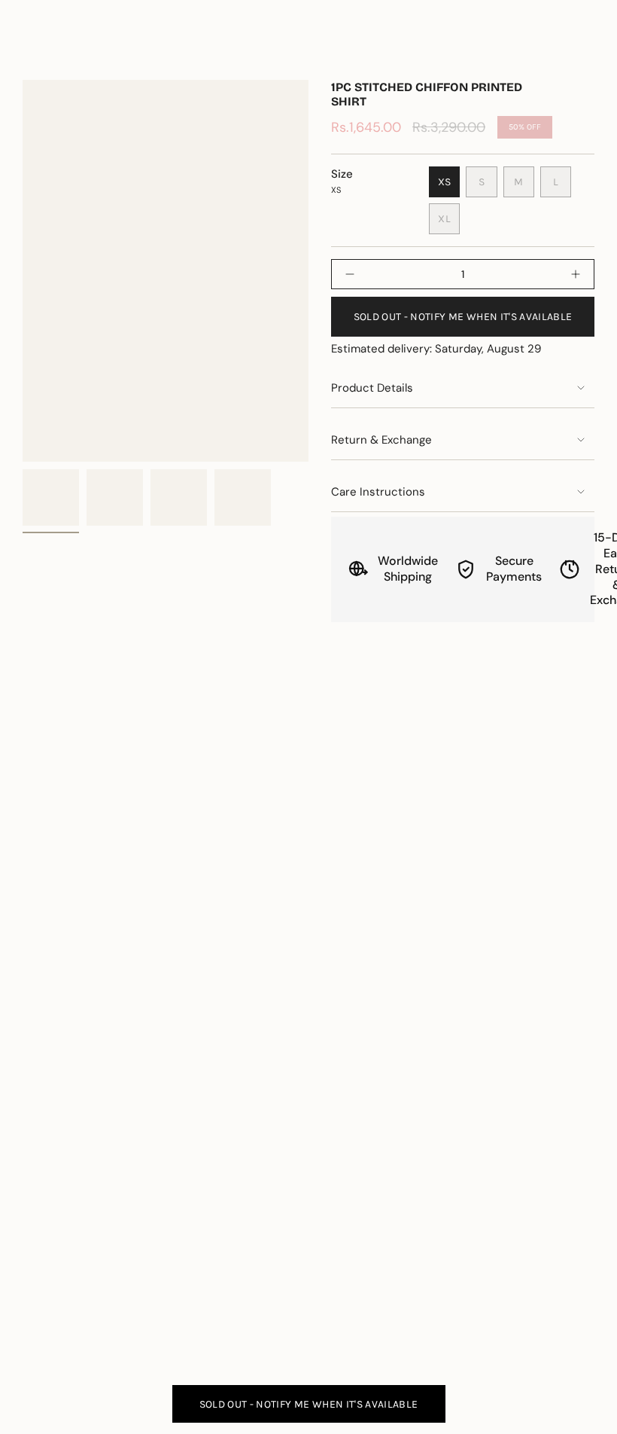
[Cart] (585, 53)
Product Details (372, 387)
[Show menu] (30, 53)
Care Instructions (378, 491)
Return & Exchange (381, 439)
